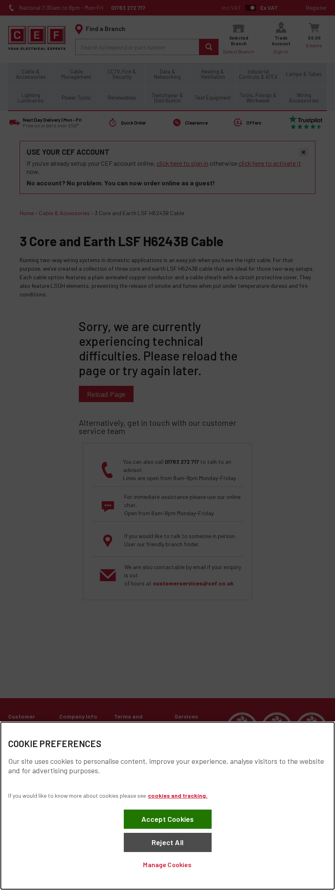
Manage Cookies (167, 864)
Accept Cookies (167, 818)
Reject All (167, 842)
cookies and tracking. (178, 795)
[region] (167, 805)
